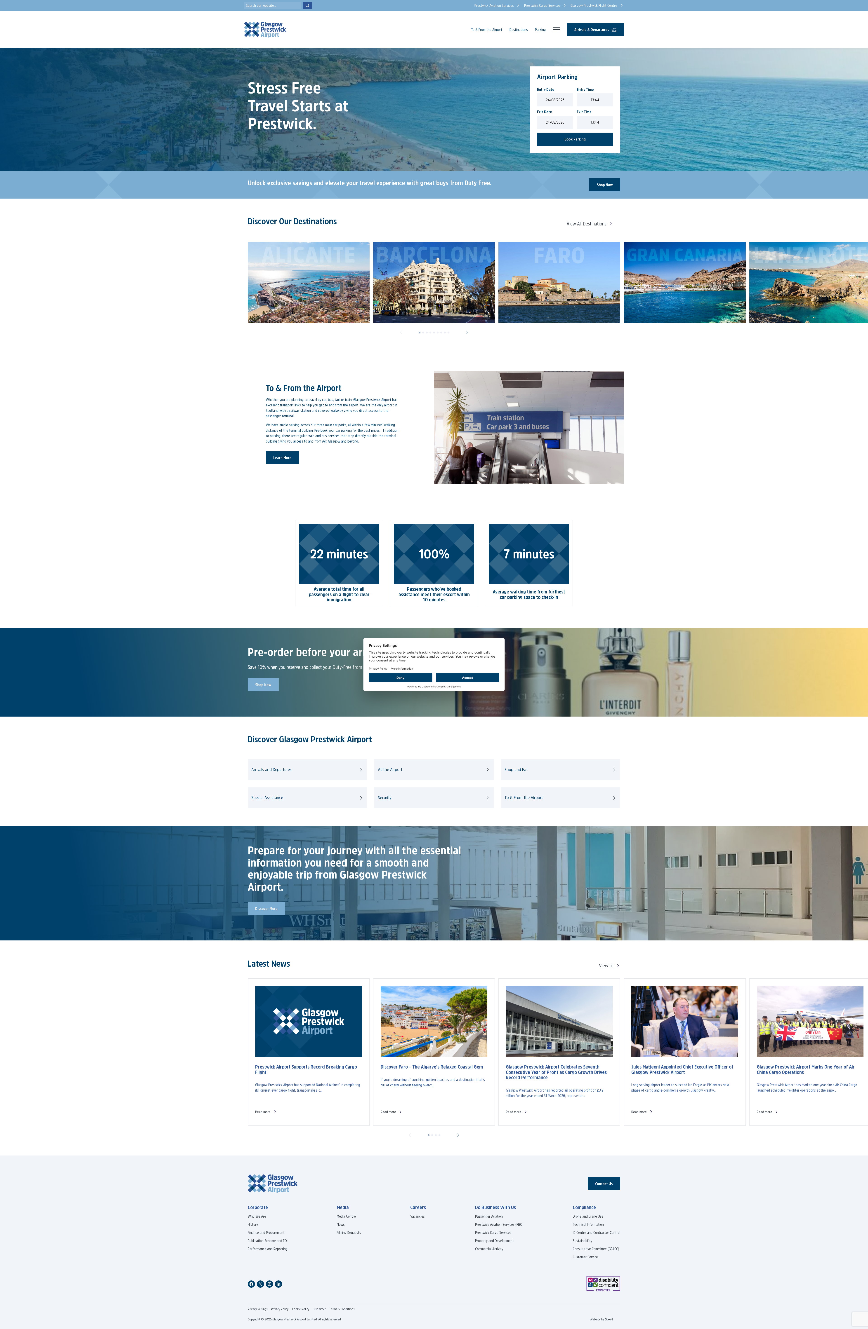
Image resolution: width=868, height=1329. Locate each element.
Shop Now (605, 185)
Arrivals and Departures (271, 769)
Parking (540, 29)
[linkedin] (278, 1284)
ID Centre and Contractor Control (596, 1232)
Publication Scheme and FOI (268, 1240)
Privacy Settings (257, 1309)
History (253, 1224)
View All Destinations (586, 223)
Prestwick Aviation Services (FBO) (499, 1224)
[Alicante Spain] (309, 282)
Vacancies (417, 1216)
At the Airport (390, 769)
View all (606, 965)
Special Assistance (267, 797)
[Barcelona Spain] (434, 282)
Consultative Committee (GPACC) (596, 1249)
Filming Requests (349, 1232)
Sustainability (582, 1240)
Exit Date (544, 112)
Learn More (282, 457)
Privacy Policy (279, 1309)
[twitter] (260, 1284)
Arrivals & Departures (591, 29)
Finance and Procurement (266, 1232)
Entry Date (545, 89)
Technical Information (588, 1224)
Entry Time (585, 89)
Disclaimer (319, 1309)
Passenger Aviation (489, 1216)
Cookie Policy (300, 1309)
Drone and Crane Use (588, 1216)
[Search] (307, 5)
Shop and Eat (516, 769)
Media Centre (346, 1216)
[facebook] (251, 1284)
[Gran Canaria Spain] (685, 282)
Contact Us (604, 1184)
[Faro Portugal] (559, 282)
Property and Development (494, 1240)
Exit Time (584, 112)
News (341, 1224)
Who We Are (257, 1216)
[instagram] (269, 1284)
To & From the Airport (486, 29)
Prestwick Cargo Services (493, 1232)
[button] (401, 332)
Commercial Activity (489, 1249)
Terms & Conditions (341, 1309)
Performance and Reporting (268, 1249)
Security (385, 797)
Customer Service (585, 1257)
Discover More (266, 908)
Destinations (518, 29)
